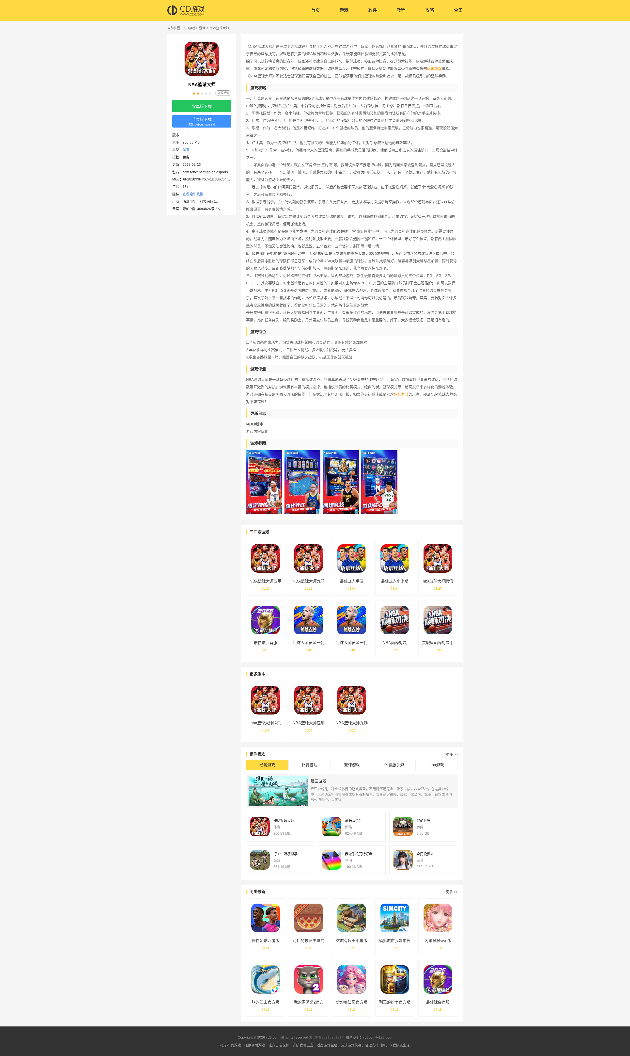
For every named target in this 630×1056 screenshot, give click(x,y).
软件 (372, 10)
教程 (401, 10)
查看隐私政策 (193, 194)
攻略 (429, 10)
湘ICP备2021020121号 (327, 1037)
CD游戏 (189, 28)
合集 (458, 10)
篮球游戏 (434, 68)
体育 (186, 150)
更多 (452, 754)
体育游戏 (401, 394)
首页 (315, 10)
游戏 (344, 10)
